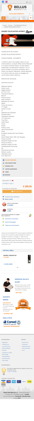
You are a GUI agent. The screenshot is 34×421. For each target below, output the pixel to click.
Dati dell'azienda (6, 356)
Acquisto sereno (6, 358)
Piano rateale (5, 354)
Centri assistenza (11, 169)
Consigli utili (9, 166)
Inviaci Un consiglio (12, 371)
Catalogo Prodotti (16, 14)
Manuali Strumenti (26, 346)
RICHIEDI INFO (17, 191)
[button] (3, 267)
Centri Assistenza (26, 348)
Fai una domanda (10, 160)
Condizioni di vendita (7, 352)
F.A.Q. (23, 350)
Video (7, 172)
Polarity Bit (18, 396)
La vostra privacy (6, 346)
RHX (19, 398)
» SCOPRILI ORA (8, 313)
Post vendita (5, 360)
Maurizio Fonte (26, 396)
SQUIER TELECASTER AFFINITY (12, 27)
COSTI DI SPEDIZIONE (11, 195)
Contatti (27, 394)
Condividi (7, 175)
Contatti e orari (5, 344)
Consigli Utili (25, 344)
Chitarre (10, 25)
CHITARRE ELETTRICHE (20, 25)
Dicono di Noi (25, 342)
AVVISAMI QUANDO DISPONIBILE (12, 196)
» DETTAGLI (18, 292)
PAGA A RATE (9, 199)
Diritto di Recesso (6, 348)
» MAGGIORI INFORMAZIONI (11, 326)
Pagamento (5, 342)
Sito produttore (10, 163)
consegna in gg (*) (8, 183)
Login (30, 2)
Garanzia (4, 350)
